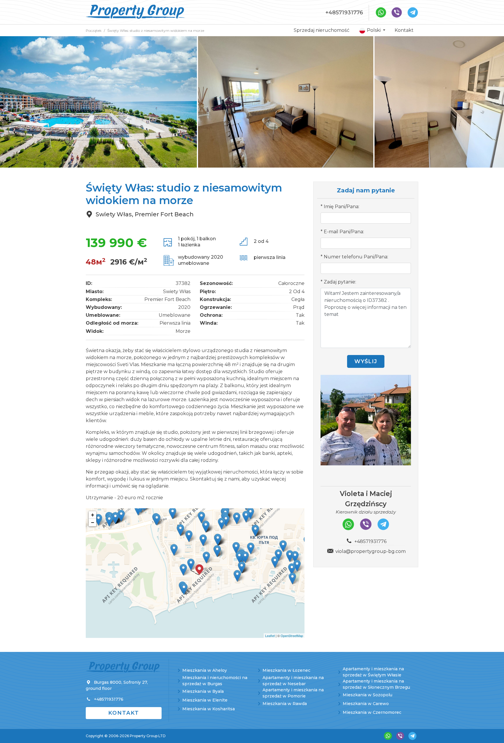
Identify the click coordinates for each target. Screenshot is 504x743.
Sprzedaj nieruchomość (321, 30)
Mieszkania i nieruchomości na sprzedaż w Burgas (214, 680)
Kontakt (404, 30)
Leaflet (270, 635)
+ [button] (92, 515)
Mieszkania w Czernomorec (372, 712)
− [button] (92, 522)
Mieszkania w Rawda (284, 703)
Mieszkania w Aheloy (204, 670)
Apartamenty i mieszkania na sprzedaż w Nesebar (293, 680)
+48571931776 (344, 12)
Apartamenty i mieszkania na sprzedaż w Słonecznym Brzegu (376, 684)
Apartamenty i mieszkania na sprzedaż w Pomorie (293, 693)
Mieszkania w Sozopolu (367, 694)
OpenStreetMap (292, 635)
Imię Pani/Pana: (341, 206)
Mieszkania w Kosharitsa (208, 708)
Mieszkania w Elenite (205, 700)
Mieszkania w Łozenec (286, 670)
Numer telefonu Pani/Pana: (356, 257)
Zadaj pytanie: (340, 282)
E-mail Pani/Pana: (344, 231)
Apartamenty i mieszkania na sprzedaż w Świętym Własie (373, 672)
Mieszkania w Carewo (366, 703)
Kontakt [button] (123, 713)
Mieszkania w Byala (203, 691)
